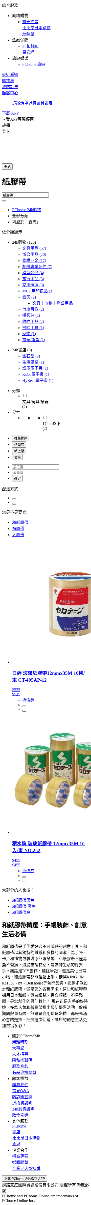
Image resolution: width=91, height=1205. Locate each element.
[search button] (4, 201)
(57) (34, 248)
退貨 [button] (32, 103)
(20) (34, 254)
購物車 (8, 81)
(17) (34, 260)
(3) (33, 279)
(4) (33, 273)
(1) (33, 327)
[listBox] (45, 489)
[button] (45, 34)
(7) (37, 266)
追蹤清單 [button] (20, 103)
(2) (29, 297)
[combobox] (45, 184)
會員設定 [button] (44, 103)
